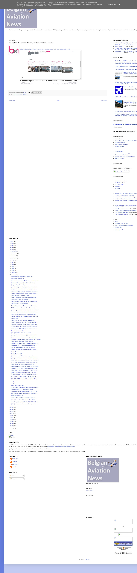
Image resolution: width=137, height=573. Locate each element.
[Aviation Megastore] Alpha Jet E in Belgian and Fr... (24, 322)
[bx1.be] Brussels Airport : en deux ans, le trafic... (23, 347)
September (14, 258)
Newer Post (12, 100)
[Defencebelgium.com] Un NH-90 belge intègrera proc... (25, 280)
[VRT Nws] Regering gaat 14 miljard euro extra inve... (24, 291)
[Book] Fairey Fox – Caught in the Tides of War (22, 364)
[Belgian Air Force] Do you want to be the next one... (24, 349)
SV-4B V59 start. (119, 184)
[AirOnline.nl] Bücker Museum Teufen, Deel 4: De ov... (24, 391)
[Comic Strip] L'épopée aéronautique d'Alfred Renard (24, 370)
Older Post (103, 100)
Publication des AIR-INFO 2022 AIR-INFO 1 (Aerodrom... (25, 366)
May (13, 266)
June (13, 264)
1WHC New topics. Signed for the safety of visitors (23, 307)
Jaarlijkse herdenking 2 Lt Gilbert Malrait (125, 156)
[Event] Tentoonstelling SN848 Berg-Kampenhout (23, 314)
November (14, 253)
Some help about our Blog (121, 223)
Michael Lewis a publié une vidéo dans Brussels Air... (24, 393)
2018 (11, 413)
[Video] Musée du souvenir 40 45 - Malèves (22, 341)
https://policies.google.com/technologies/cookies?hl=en (61, 446)
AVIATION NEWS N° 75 (17, 395)
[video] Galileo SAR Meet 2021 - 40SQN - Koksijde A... (24, 376)
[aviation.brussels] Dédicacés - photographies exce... (24, 356)
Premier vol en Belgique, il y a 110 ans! (124, 195)
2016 (11, 417)
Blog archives (118, 227)
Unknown (14, 461)
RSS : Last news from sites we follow (124, 225)
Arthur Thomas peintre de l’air (122, 208)
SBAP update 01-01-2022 (17, 385)
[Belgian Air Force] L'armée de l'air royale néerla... (23, 282)
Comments (13, 478)
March (13, 270)
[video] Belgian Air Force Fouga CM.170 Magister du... (24, 301)
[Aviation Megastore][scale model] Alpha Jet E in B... (24, 293)
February (14, 272)
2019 (11, 411)
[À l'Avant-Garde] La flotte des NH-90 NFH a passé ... (24, 374)
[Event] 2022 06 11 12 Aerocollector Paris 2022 (23, 320)
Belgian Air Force (15, 351)
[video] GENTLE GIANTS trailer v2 (19, 303)
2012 (11, 425)
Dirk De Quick (15, 458)
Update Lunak (118, 46)
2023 (11, 247)
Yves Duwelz (15, 464)
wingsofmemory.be (119, 146)
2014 (11, 421)
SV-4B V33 (117, 188)
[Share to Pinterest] (41, 92)
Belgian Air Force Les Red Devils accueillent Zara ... (24, 312)
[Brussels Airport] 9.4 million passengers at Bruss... (23, 345)
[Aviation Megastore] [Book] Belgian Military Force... (24, 297)
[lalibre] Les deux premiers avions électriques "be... (23, 403)
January (14, 274)
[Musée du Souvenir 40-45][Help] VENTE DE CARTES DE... (26, 339)
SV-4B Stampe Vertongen (121, 144)
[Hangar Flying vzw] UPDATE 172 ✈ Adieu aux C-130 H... (25, 310)
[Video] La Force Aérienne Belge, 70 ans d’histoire (23, 335)
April (13, 268)
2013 (11, 423)
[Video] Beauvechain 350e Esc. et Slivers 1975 (23, 399)
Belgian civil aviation (18, 94)
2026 (11, 241)
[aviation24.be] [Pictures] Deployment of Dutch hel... (24, 287)
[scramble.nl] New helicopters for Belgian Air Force (23, 337)
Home (58, 100)
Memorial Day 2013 (119, 158)
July (13, 262)
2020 (11, 409)
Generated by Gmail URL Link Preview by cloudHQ (65, 83)
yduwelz (14, 466)
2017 (11, 415)
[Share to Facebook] (39, 92)
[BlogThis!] (35, 92)
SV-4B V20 (117, 186)
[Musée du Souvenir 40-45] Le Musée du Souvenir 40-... (25, 343)
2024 (11, 245)
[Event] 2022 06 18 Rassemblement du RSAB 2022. (24, 358)
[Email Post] (29, 92)
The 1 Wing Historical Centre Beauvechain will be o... (24, 362)
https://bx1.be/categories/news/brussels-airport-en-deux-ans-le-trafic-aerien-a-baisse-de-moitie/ (45, 49)
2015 (11, 419)
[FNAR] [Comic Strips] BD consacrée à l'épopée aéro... (24, 387)
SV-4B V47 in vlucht (120, 182)
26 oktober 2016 (119, 151)
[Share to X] (37, 92)
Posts (12, 475)
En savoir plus (112, 4)
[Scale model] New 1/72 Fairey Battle (20, 295)
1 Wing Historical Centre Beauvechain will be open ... (24, 305)
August (13, 260)
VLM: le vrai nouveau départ (122, 212)
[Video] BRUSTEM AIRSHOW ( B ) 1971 (21, 332)
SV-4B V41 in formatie (120, 181)
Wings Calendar (15, 381)
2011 (11, 428)
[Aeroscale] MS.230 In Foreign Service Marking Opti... (24, 324)
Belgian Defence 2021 (16, 353)
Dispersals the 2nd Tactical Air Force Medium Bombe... (24, 368)
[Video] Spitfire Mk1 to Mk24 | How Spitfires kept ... (23, 328)
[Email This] (32, 92)
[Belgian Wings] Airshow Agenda (19, 284)
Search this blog (119, 229)
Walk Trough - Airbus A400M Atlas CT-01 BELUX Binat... (25, 401)
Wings (12, 383)
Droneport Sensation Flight (18, 330)
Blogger (87, 559)
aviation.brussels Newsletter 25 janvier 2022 (22, 276)
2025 (11, 243)
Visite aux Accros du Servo (121, 214)
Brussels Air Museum (120, 142)
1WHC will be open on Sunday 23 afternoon (126, 44)
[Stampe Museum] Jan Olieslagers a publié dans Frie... (24, 316)
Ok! (119, 4)
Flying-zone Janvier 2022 (17, 278)
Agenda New (118, 230)
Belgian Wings (118, 138)
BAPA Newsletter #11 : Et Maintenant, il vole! (22, 389)
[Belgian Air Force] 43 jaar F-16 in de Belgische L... (23, 289)
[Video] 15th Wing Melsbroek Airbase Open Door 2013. (24, 360)
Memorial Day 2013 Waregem (122, 154)
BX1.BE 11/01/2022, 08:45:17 (27, 83)
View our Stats (89, 490)
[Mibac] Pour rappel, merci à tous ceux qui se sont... (24, 372)
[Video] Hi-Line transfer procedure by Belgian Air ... (23, 397)
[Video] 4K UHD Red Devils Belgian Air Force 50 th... (24, 378)
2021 (11, 407)
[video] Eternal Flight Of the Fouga (19, 299)
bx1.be (24, 94)
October (14, 255)
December (14, 251)
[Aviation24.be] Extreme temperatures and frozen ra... (24, 326)
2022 (11, 249)
